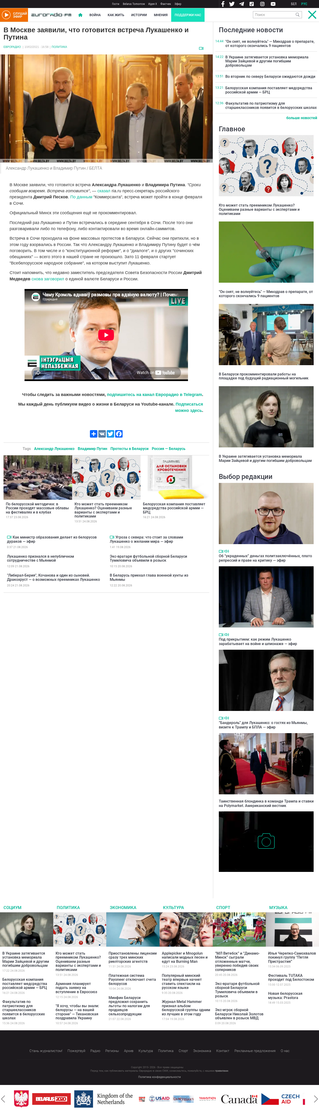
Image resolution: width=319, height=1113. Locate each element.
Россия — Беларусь (168, 448)
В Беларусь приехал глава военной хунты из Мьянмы (149, 577)
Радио (95, 1051)
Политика (59, 47)
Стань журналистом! (45, 1051)
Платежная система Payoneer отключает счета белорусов (132, 979)
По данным (81, 197)
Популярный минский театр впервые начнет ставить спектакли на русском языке (182, 981)
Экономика (123, 907)
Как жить (116, 15)
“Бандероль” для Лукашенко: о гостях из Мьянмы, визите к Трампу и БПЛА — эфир (263, 725)
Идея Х (152, 4)
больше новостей (301, 118)
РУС (304, 4)
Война (95, 15)
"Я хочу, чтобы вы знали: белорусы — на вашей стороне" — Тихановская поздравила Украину (77, 1012)
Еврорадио (12, 47)
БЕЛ (294, 4)
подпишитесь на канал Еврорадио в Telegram (154, 394)
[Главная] (51, 15)
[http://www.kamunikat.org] (165, 1099)
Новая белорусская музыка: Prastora (285, 995)
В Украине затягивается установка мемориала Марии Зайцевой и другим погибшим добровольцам (266, 61)
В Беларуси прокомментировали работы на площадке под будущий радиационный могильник (263, 376)
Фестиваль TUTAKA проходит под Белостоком (291, 977)
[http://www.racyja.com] (123, 1099)
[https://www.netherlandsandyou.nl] (86, 1099)
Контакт (222, 1051)
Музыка (278, 907)
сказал (103, 191)
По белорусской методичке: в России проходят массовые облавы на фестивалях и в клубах (37, 508)
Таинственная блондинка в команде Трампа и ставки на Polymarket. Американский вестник (266, 803)
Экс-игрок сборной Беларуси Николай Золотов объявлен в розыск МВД (239, 1014)
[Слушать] (226, 551)
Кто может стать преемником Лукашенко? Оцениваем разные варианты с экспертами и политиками (103, 510)
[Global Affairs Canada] (221, 1099)
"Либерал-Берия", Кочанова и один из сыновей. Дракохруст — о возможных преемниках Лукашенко (53, 577)
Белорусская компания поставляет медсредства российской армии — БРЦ (174, 508)
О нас (285, 1051)
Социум (12, 907)
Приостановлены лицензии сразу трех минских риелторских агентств (133, 957)
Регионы (112, 1051)
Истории (139, 15)
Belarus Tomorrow (134, 4)
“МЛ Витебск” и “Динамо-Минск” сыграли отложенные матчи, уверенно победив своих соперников (237, 961)
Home (80, 15)
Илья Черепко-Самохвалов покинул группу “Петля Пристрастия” (292, 957)
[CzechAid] (262, 1099)
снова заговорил (48, 279)
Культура (173, 907)
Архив (128, 1051)
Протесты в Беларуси (129, 448)
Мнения (161, 15)
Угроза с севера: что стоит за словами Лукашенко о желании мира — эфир (146, 539)
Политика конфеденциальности (159, 1077)
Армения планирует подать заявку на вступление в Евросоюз (76, 987)
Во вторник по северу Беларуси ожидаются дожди (270, 76)
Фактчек (165, 4)
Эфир (177, 4)
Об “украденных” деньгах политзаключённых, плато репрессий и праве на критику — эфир (265, 558)
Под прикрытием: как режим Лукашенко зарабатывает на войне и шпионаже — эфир (258, 641)
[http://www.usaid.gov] (141, 1099)
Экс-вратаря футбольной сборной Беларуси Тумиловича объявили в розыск (148, 558)
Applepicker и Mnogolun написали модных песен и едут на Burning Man (185, 957)
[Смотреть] (201, 48)
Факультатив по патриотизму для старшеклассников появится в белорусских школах (271, 105)
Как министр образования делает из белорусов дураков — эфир (52, 539)
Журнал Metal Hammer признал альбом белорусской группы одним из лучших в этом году (186, 1007)
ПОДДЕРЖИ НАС (188, 15)
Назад (3, 1098)
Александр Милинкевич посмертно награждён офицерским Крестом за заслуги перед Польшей (260, 879)
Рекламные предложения (255, 1051)
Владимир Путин (92, 448)
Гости (115, 4)
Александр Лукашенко (54, 448)
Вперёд (316, 1098)
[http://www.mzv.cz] (189, 1099)
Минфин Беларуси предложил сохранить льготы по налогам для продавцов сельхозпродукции (129, 1005)
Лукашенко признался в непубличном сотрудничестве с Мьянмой (40, 558)
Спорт (223, 907)
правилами (221, 1070)
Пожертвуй (76, 1051)
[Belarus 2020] (33, 1099)
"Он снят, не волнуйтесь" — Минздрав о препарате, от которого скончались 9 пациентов (270, 43)
